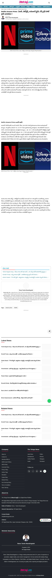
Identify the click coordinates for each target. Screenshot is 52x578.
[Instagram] (36, 471)
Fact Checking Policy (6, 482)
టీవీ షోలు (6, 6)
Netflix (15, 307)
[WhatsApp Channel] (49, 401)
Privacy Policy (5, 469)
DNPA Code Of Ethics (6, 462)
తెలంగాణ (23, 6)
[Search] (49, 2)
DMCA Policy (5, 464)
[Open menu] (2, 2)
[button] (26, 156)
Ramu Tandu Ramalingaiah (11, 17)
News (5, 9)
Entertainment (31, 456)
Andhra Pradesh (31, 458)
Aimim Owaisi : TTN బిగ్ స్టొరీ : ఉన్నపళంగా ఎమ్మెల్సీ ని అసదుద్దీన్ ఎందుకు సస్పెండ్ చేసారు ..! (25, 277)
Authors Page (5, 472)
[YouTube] (40, 471)
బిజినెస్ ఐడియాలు (46, 6)
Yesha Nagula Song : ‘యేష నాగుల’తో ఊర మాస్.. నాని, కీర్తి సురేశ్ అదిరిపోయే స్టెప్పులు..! (25, 271)
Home (2, 9)
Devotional (42, 461)
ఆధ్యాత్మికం (33, 6)
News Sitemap (5, 487)
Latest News (30, 454)
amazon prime (9, 307)
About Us (4, 454)
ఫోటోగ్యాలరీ (11, 6)
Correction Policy (5, 467)
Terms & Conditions (6, 485)
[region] (26, 66)
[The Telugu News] (26, 571)
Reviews (42, 456)
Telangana (42, 458)
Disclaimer (4, 474)
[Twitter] (29, 471)
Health (29, 461)
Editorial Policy (5, 479)
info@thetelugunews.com (8, 516)
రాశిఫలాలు (39, 6)
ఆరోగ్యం (28, 6)
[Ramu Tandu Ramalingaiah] (3, 17)
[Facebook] (32, 471)
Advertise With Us (6, 459)
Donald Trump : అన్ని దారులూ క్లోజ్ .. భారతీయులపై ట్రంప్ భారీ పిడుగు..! (20, 274)
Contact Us (4, 456)
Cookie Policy (5, 477)
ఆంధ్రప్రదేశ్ (18, 6)
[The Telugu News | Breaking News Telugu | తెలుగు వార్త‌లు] (26, 2)
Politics (41, 454)
